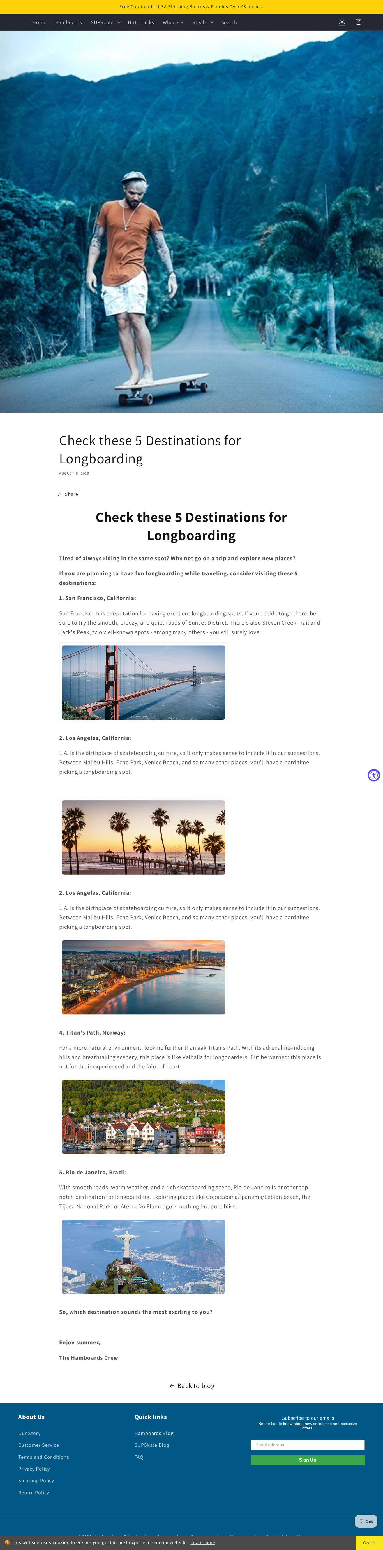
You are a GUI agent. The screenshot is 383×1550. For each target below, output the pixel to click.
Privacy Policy (34, 1468)
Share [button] (71, 494)
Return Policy (33, 1492)
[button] (104, 22)
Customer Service (38, 1444)
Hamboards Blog (154, 1433)
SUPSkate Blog (152, 1444)
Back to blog (195, 1385)
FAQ (139, 1456)
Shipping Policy (36, 1480)
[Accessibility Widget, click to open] (374, 775)
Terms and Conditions (43, 1456)
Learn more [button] (202, 1542)
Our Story (29, 1433)
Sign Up (307, 1460)
